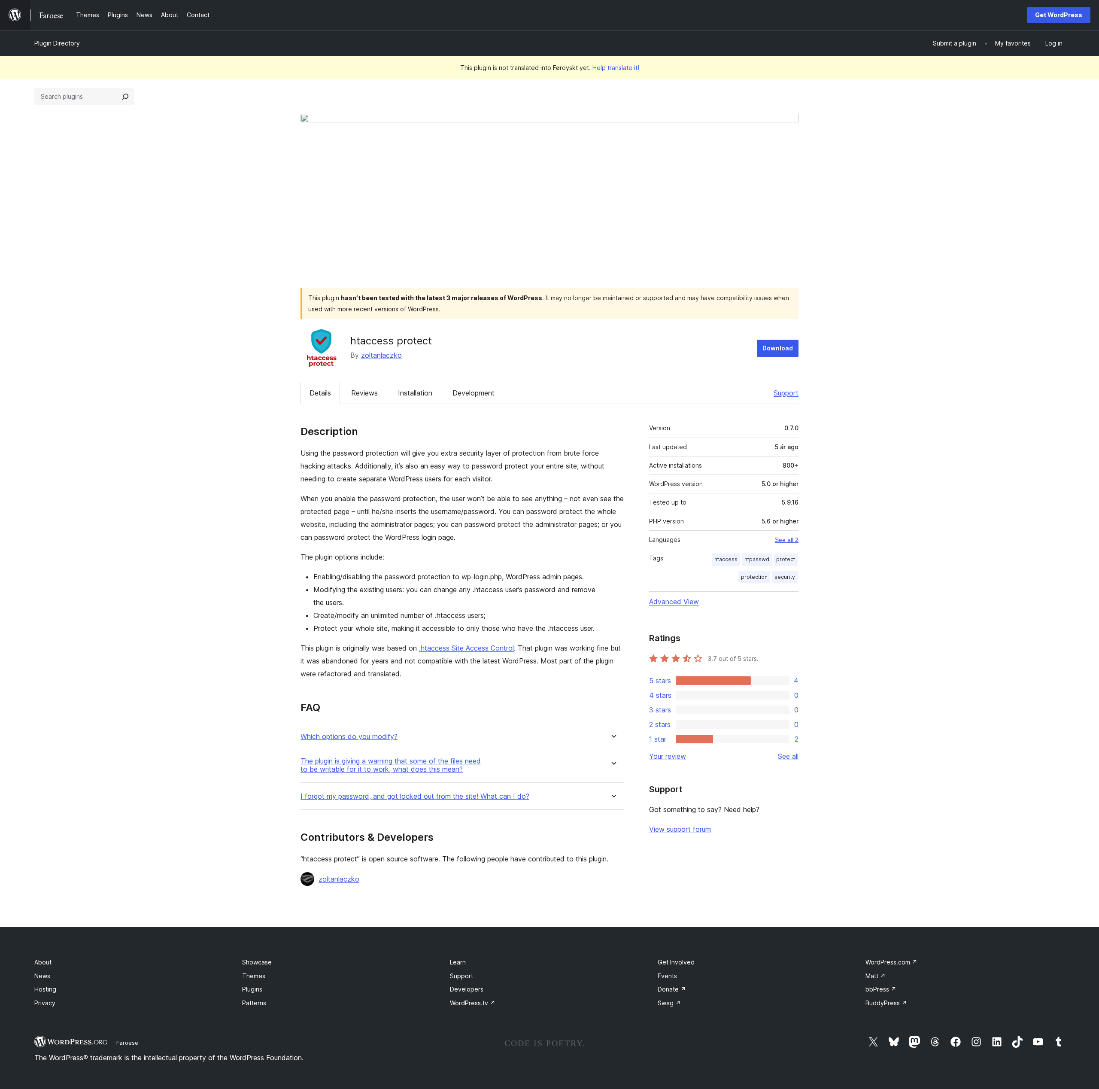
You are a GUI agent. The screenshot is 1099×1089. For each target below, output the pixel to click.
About (43, 962)
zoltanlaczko (381, 355)
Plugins (252, 989)
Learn (458, 962)
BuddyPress (886, 1003)
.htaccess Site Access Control (466, 648)
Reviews (364, 393)
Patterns (254, 1003)
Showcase (257, 962)
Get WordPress (1058, 14)
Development (473, 393)
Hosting (45, 989)
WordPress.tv (472, 1003)
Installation (415, 393)
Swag (669, 1003)
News (42, 975)
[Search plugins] (125, 96)
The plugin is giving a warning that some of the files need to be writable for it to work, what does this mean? (391, 765)
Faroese (127, 1042)
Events (667, 975)
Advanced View (674, 601)
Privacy (44, 1003)
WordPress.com (891, 962)
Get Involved (676, 962)
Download (777, 348)
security (784, 577)
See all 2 (786, 539)
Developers (466, 989)
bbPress (880, 989)
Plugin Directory (57, 43)
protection (754, 577)
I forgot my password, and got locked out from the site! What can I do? (415, 796)
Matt (875, 975)
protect (785, 559)
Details (320, 393)
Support (786, 393)
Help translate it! (615, 67)
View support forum (680, 829)
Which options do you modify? (349, 737)
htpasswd (756, 559)
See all (788, 756)
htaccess (726, 559)
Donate (672, 989)
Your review (667, 756)
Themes (253, 975)
